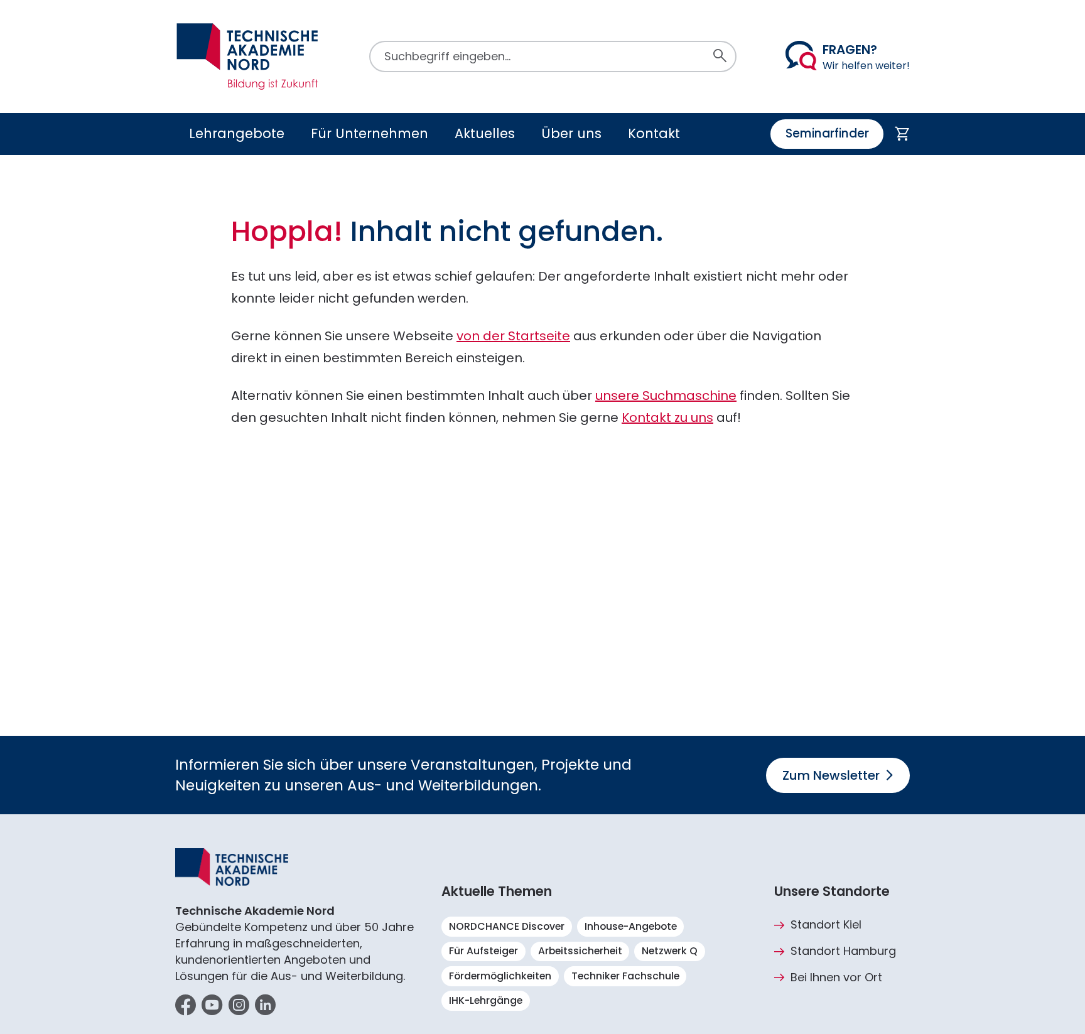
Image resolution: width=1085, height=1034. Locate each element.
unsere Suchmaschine (666, 395)
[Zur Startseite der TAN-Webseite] (247, 56)
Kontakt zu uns (667, 417)
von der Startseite (513, 336)
